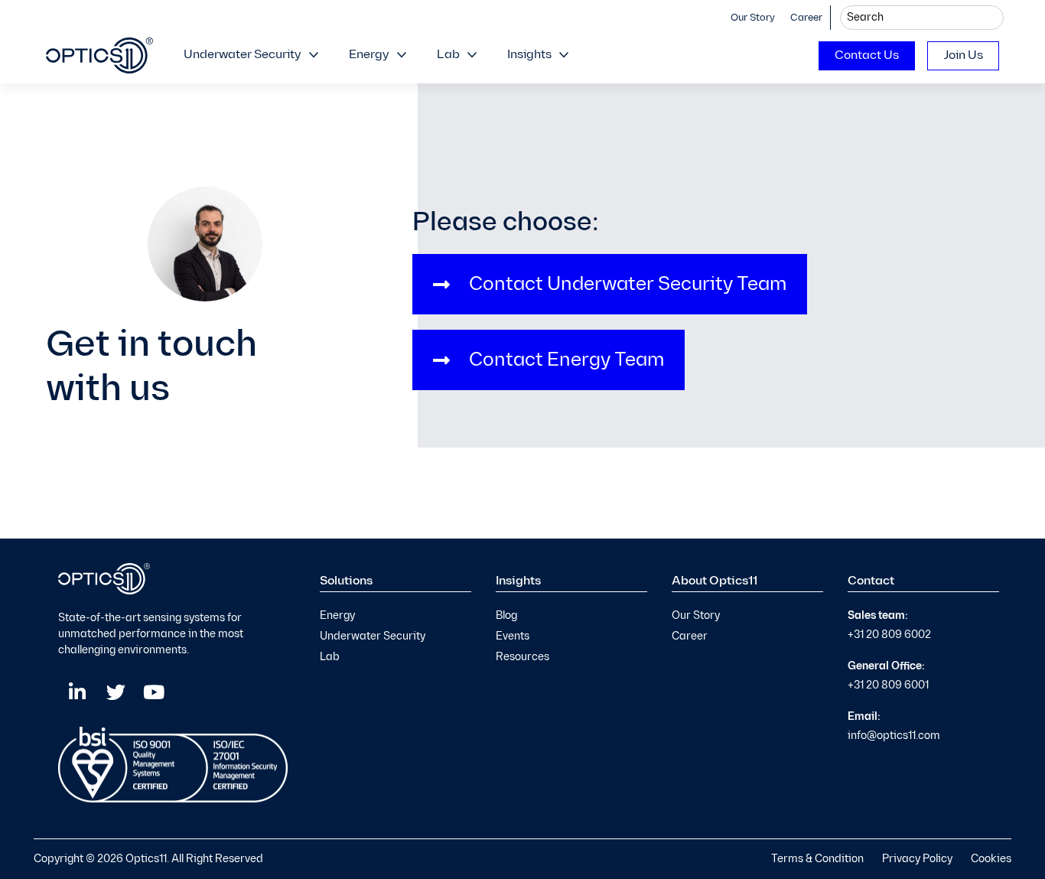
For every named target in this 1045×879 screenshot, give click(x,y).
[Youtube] (154, 692)
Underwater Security (242, 54)
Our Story (753, 17)
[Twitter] (115, 692)
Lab (448, 54)
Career (806, 17)
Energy (369, 54)
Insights (529, 54)
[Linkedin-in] (77, 692)
